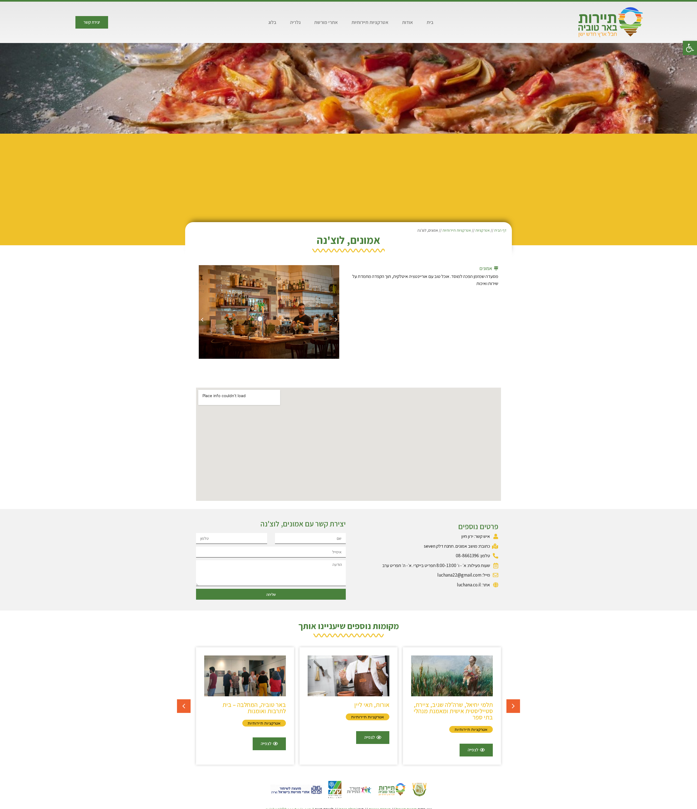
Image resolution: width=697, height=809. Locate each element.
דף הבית (500, 230)
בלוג (272, 22)
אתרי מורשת (326, 22)
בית (430, 22)
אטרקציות (482, 230)
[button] (690, 48)
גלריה (295, 22)
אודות (407, 22)
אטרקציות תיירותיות (370, 22)
